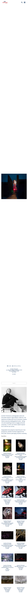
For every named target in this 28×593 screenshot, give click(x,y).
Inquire (14, 383)
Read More (3, 436)
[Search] (22, 2)
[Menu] (24, 2)
